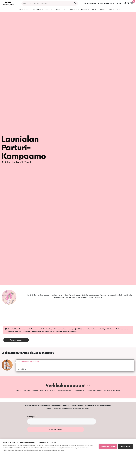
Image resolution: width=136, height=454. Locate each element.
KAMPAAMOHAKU (111, 3)
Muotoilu (73, 9)
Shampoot (48, 9)
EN (120, 3)
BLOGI (100, 3)
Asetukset (125, 446)
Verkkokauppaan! (16, 340)
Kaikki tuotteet (23, 9)
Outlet (102, 9)
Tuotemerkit (36, 9)
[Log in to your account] (125, 3)
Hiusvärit (84, 9)
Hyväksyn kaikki (108, 446)
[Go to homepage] (8, 3)
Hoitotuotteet (61, 9)
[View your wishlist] (128, 3)
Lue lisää (61, 450)
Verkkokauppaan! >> (68, 385)
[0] (131, 3)
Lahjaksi (94, 9)
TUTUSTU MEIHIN (90, 3)
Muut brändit (113, 9)
